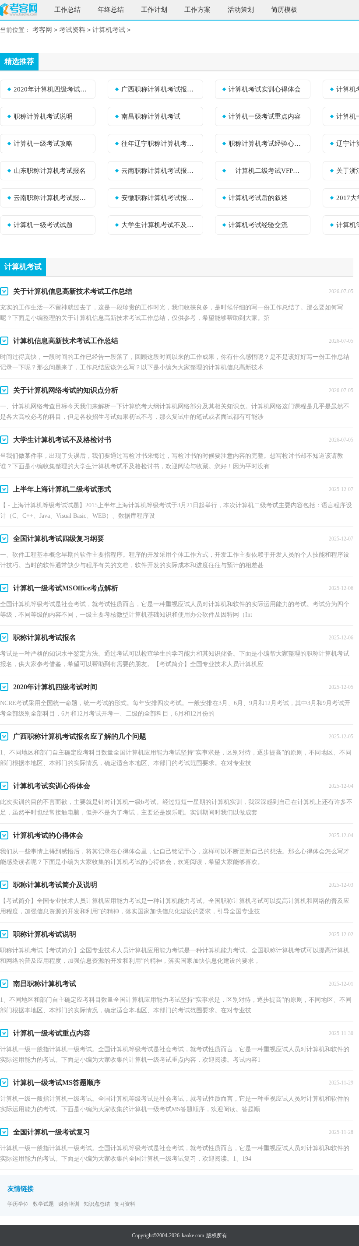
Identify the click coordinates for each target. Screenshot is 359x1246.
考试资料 (72, 29)
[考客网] (18, 10)
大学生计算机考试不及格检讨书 (159, 224)
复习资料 (124, 1204)
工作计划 (154, 9)
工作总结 (67, 9)
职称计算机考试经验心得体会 (267, 143)
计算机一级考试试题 (43, 224)
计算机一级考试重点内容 (265, 116)
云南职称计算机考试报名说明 (52, 197)
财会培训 (68, 1204)
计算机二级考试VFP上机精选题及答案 (267, 170)
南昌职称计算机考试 (150, 116)
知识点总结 (97, 1204)
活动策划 (241, 9)
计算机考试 (108, 29)
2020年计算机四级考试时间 (52, 89)
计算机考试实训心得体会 (265, 89)
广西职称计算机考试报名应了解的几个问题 (159, 89)
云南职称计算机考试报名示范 (159, 170)
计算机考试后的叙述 (258, 197)
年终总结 (111, 9)
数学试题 (43, 1204)
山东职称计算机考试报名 (50, 170)
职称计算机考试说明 (43, 116)
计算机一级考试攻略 (43, 143)
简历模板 (284, 9)
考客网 (42, 29)
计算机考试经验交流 (258, 224)
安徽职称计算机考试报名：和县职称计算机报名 (159, 197)
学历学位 (17, 1204)
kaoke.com (193, 1235)
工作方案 (197, 9)
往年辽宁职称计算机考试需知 (159, 143)
